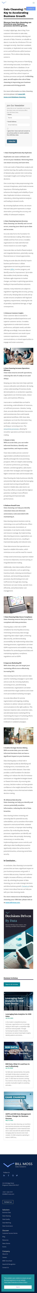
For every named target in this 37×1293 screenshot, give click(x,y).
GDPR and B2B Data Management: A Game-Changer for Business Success (18, 1116)
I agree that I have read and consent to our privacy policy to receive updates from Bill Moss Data (18, 133)
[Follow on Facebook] (8, 1175)
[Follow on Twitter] (17, 1175)
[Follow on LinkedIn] (4, 1175)
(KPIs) (12, 269)
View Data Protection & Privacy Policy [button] (15, 1282)
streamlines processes (11, 429)
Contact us (31, 8)
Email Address (11, 121)
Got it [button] (18, 1287)
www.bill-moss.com (13, 902)
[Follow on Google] (13, 1175)
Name (9, 114)
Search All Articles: (12, 984)
